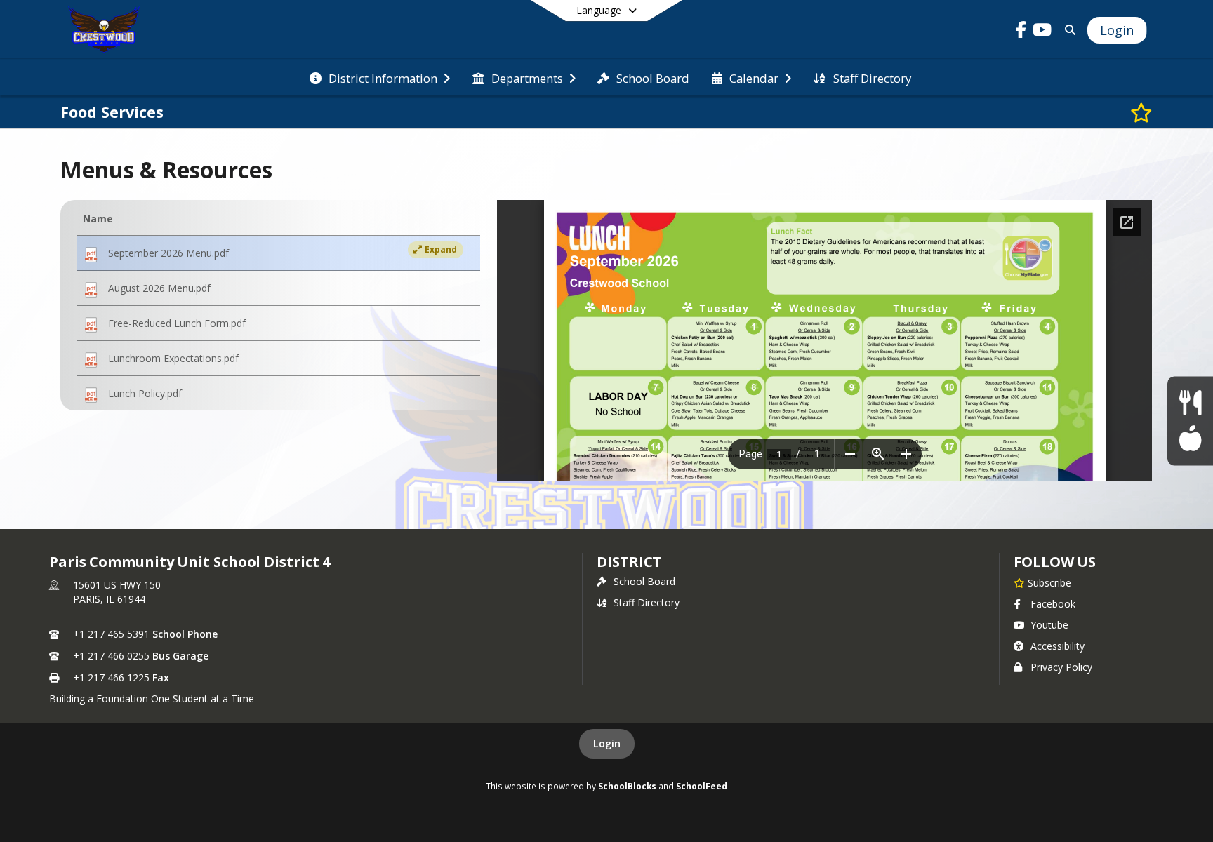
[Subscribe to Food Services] (1141, 112)
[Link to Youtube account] (1042, 32)
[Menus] (1190, 403)
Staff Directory (647, 602)
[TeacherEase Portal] (1190, 439)
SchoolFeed (701, 785)
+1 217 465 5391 (111, 634)
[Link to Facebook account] (1021, 32)
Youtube (1049, 625)
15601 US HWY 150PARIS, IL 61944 (117, 592)
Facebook (1052, 603)
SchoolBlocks (627, 785)
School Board (644, 581)
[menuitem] (380, 77)
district (629, 561)
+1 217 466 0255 (111, 655)
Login (607, 743)
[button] (278, 253)
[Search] (1068, 29)
